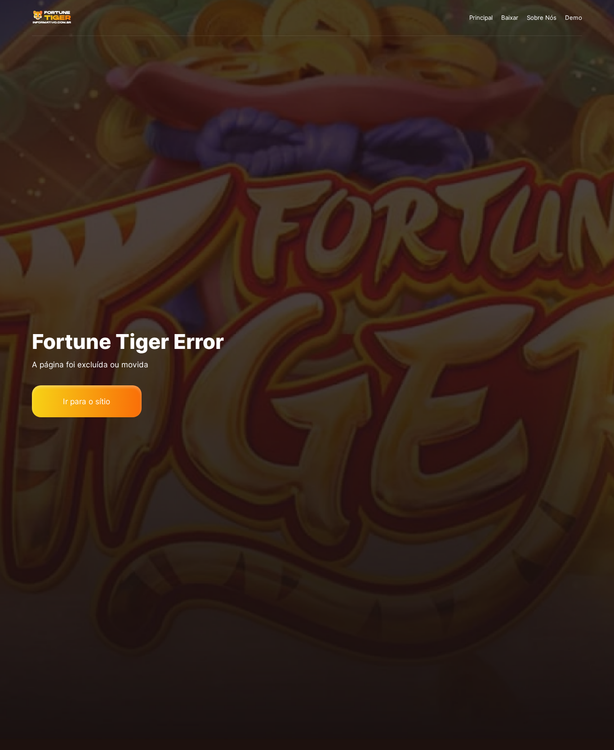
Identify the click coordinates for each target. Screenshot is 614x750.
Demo (573, 17)
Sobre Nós (541, 17)
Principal (481, 17)
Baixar (509, 17)
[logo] (52, 18)
